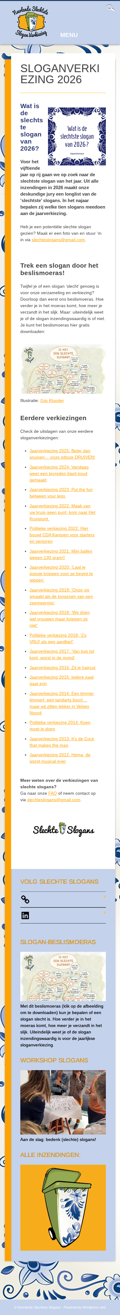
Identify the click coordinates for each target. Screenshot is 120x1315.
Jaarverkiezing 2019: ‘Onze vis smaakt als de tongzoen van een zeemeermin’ (61, 596)
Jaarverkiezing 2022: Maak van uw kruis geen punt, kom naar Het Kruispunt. (62, 512)
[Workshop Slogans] (63, 1132)
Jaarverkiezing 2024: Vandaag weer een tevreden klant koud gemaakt (59, 473)
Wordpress (90, 1307)
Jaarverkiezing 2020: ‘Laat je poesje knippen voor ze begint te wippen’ (61, 573)
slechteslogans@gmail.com (58, 239)
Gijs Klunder (52, 400)
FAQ (52, 793)
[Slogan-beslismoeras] (63, 999)
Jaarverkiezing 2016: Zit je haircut (62, 667)
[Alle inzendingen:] (63, 1249)
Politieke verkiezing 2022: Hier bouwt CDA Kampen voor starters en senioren (62, 535)
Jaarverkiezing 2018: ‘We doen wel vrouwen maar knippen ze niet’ (60, 619)
